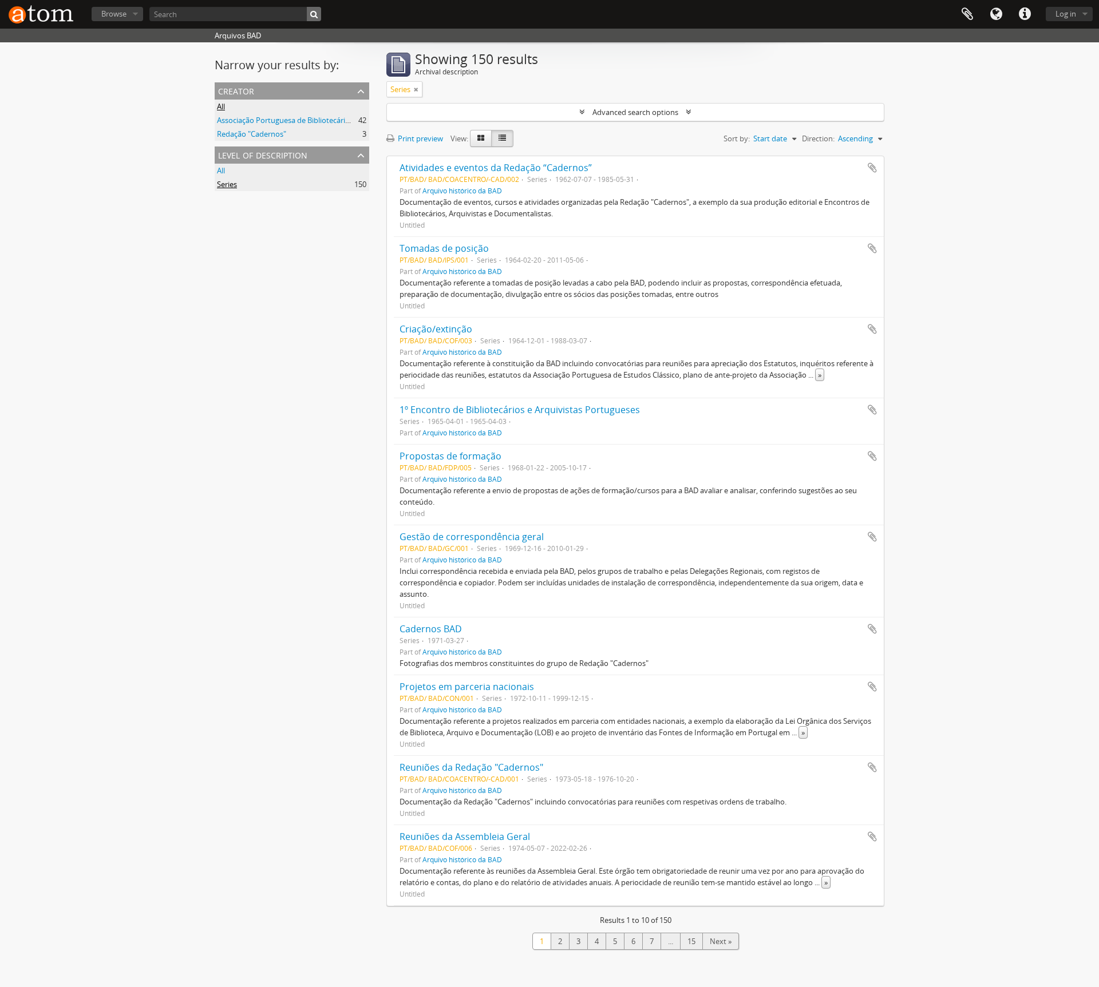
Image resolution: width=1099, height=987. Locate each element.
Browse (113, 14)
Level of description (262, 154)
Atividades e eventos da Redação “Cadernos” (496, 167)
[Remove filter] (416, 89)
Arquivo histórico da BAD (462, 190)
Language (996, 14)
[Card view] (481, 138)
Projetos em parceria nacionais (467, 686)
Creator (236, 90)
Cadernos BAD (431, 629)
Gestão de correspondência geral (472, 536)
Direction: (818, 138)
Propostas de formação (450, 456)
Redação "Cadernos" (251, 134)
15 (691, 941)
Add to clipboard (872, 167)
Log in (1065, 14)
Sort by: (737, 138)
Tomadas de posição (444, 248)
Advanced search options (635, 112)
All (221, 106)
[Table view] (502, 138)
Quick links (1024, 14)
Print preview (419, 138)
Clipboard (967, 14)
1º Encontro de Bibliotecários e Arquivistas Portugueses (520, 409)
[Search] (314, 14)
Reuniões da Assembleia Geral (465, 836)
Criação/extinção (436, 329)
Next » (721, 941)
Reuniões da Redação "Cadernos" (471, 767)
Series (227, 184)
